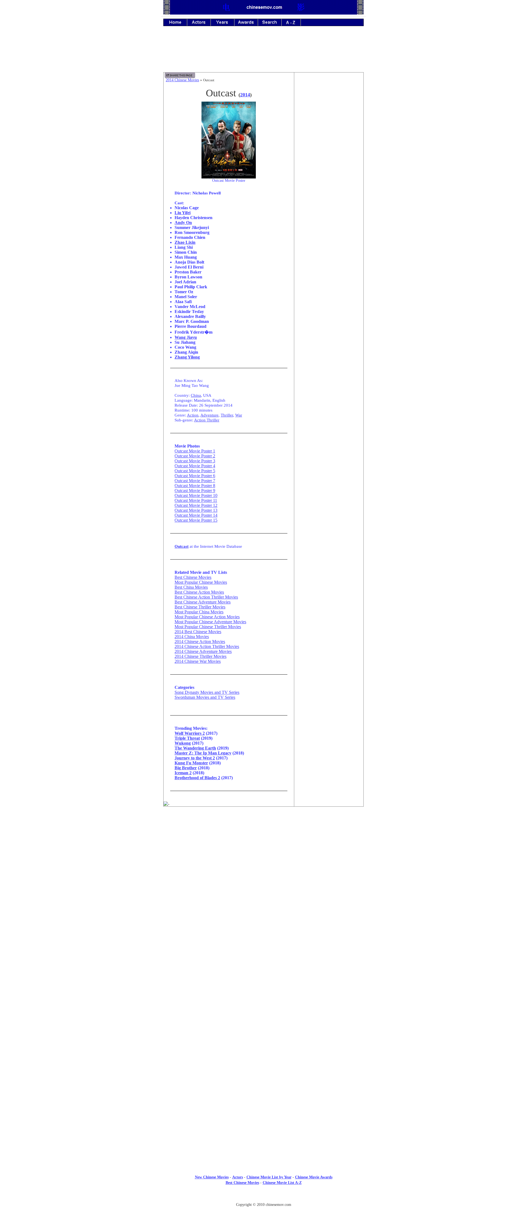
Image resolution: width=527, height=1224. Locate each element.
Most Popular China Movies (199, 612)
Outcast (182, 546)
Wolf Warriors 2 (190, 733)
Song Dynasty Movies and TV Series (207, 692)
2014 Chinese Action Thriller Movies (207, 646)
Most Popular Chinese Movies (201, 582)
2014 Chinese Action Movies (200, 641)
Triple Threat (187, 738)
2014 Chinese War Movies (198, 661)
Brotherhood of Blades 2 (197, 777)
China (196, 395)
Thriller (227, 415)
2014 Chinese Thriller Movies (200, 656)
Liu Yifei (182, 212)
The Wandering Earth (195, 748)
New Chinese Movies (212, 1177)
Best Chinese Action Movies (199, 592)
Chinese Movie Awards (313, 1177)
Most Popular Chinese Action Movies (207, 616)
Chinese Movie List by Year (268, 1177)
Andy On (183, 222)
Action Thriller (206, 420)
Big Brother (186, 767)
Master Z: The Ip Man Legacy (203, 753)
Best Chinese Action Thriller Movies (206, 597)
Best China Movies (191, 587)
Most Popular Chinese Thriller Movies (208, 626)
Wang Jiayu (186, 337)
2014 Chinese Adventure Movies (203, 651)
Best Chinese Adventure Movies (203, 602)
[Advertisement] (263, 53)
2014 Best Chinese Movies (198, 631)
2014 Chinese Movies (182, 80)
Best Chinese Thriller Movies (200, 607)
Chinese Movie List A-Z (282, 1183)
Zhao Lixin (185, 242)
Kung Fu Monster (191, 763)
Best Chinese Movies (193, 577)
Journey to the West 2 (195, 758)
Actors (237, 1177)
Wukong (183, 743)
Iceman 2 (183, 772)
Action (192, 415)
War (238, 415)
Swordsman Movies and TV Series (205, 697)
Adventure (209, 415)
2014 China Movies (192, 636)
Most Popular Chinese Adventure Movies (210, 621)
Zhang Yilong (187, 357)
